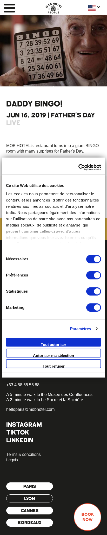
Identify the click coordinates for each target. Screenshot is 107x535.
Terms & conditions (23, 454)
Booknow (88, 517)
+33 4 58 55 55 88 (22, 385)
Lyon (29, 498)
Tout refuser (54, 366)
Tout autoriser (53, 344)
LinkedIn (19, 440)
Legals (12, 459)
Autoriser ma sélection (53, 355)
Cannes (30, 510)
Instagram (24, 424)
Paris (29, 486)
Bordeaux (30, 522)
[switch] (93, 275)
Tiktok (17, 432)
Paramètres (80, 328)
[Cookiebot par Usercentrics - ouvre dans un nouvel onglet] (78, 167)
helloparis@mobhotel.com (30, 409)
